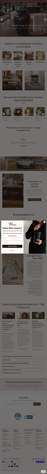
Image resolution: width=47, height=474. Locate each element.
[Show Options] (21, 242)
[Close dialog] (44, 222)
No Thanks (12, 250)
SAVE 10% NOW (12, 246)
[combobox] (12, 242)
